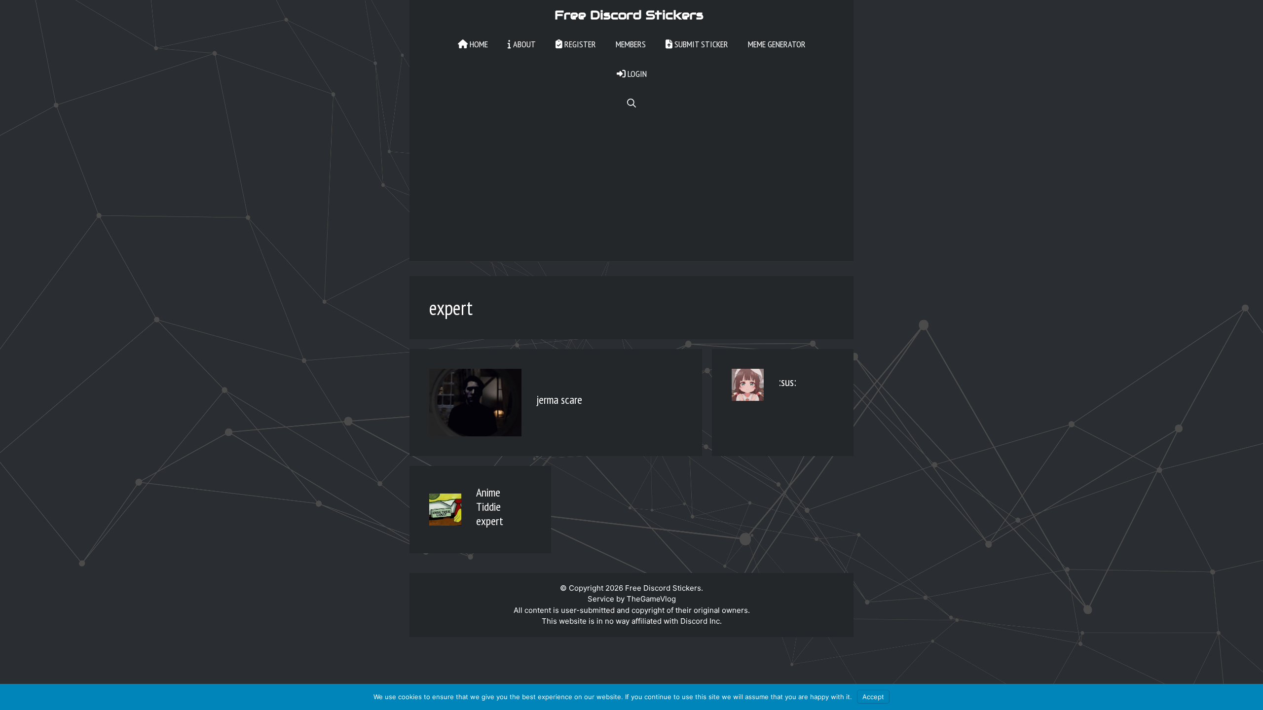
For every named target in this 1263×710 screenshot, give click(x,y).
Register (579, 44)
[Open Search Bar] (631, 103)
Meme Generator (777, 44)
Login (636, 73)
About (523, 44)
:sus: (787, 382)
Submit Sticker (700, 44)
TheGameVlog (651, 599)
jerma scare (559, 399)
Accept (873, 697)
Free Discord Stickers (629, 15)
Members (631, 44)
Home (478, 44)
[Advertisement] (631, 192)
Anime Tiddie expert (489, 507)
